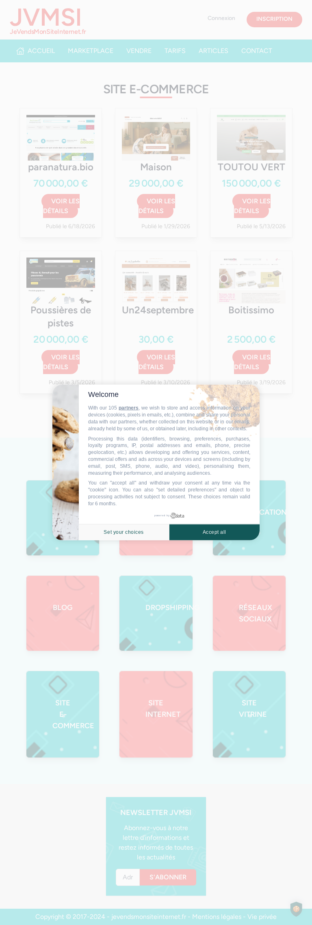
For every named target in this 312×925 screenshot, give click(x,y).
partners (129, 408)
